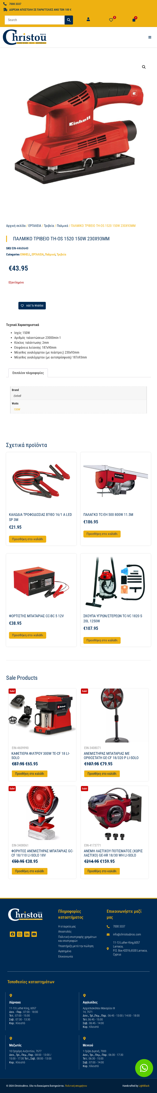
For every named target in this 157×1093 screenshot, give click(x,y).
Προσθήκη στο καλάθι (29, 774)
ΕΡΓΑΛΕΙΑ (34, 226)
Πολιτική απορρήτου (76, 1085)
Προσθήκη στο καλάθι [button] (27, 539)
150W (17, 409)
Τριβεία (49, 226)
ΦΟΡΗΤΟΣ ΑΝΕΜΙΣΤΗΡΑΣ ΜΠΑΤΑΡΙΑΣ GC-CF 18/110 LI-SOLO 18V (42, 853)
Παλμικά (62, 226)
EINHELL (25, 254)
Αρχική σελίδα (16, 226)
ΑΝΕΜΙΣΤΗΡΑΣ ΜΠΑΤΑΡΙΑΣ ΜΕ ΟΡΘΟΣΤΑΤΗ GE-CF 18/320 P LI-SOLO (111, 755)
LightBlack (144, 1085)
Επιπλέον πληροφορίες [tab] (28, 373)
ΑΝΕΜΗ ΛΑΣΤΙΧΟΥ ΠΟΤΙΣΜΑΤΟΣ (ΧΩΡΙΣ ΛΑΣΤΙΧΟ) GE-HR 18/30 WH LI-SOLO (113, 853)
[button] (144, 67)
